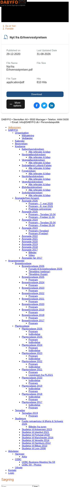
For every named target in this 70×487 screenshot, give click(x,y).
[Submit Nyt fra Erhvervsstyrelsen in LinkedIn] (52, 105)
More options (17, 104)
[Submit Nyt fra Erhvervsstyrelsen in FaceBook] (37, 105)
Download (36, 94)
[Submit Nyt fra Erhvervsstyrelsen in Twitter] (44, 105)
